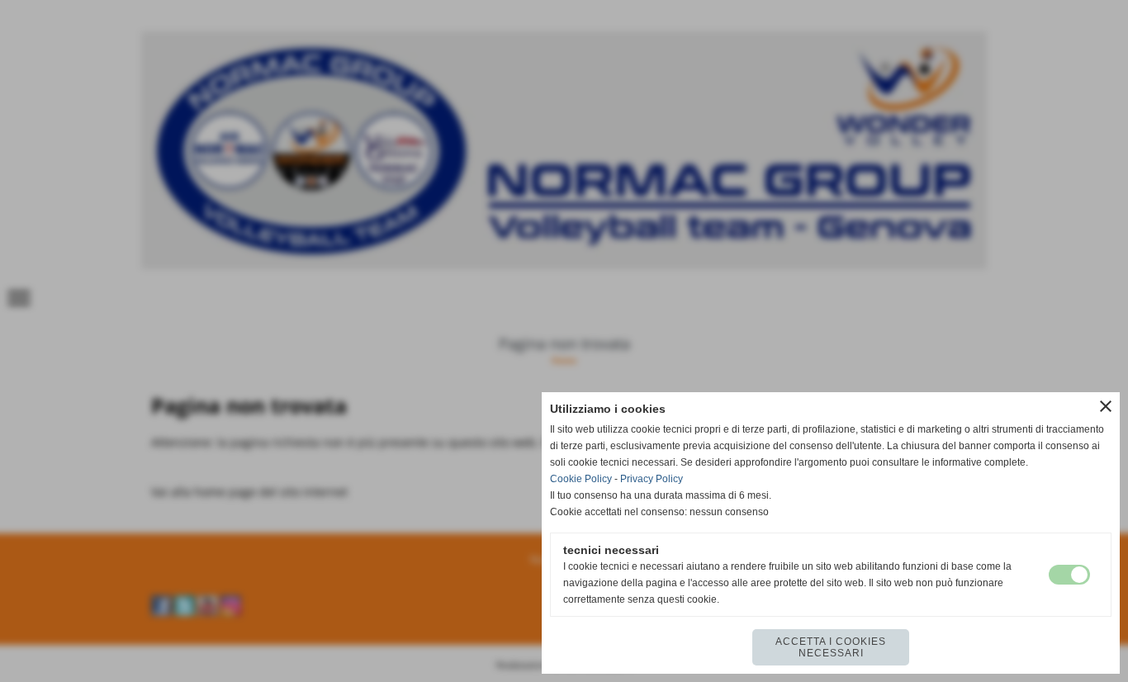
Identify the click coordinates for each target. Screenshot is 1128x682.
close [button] (1106, 406)
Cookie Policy (581, 479)
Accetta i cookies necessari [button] (830, 647)
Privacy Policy (651, 479)
